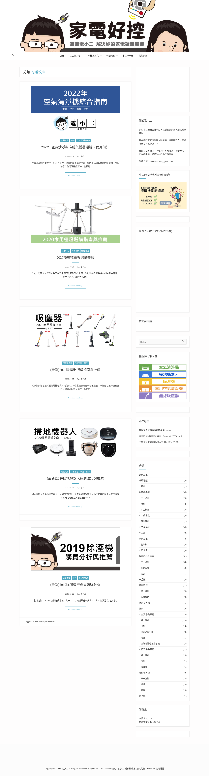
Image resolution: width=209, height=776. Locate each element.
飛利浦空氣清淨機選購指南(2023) (155, 430)
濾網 (141, 609)
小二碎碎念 (127, 56)
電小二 (83, 156)
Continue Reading (77, 175)
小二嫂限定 (144, 515)
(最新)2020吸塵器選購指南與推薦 (75, 370)
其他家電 (143, 56)
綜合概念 (85, 251)
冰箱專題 (143, 480)
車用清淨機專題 (146, 649)
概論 (143, 486)
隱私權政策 (130, 768)
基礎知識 (145, 568)
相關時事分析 (147, 632)
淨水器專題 (144, 603)
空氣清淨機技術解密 (150, 643)
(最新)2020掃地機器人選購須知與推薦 (75, 478)
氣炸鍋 (144, 544)
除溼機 (35, 621)
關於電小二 (118, 768)
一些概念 (110, 56)
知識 (143, 638)
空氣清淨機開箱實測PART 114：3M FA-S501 (160, 442)
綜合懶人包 (75, 56)
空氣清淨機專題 (83, 140)
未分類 (142, 579)
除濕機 (41, 621)
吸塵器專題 (67, 363)
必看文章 (65, 140)
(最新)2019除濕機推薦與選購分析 (75, 585)
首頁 (62, 56)
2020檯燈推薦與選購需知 (75, 257)
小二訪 (142, 533)
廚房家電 (145, 521)
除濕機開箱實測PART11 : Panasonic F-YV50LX (161, 436)
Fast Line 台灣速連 (155, 768)
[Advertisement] (163, 88)
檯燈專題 (75, 251)
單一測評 (145, 498)
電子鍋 (142, 696)
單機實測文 (93, 56)
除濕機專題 (83, 578)
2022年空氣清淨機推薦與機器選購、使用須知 (75, 147)
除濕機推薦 (49, 621)
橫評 (73, 140)
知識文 (144, 667)
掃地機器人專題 (77, 472)
